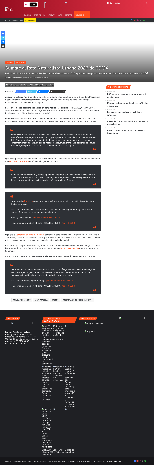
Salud (60, 15)
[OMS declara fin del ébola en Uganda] (58, 411)
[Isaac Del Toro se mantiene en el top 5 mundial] (70, 411)
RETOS (55, 300)
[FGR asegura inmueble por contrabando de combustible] (47, 345)
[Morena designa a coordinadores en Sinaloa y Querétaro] (58, 333)
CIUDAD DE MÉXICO (22, 300)
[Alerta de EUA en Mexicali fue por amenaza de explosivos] (58, 373)
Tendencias (9, 62)
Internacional (39, 15)
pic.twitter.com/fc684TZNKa (46, 217)
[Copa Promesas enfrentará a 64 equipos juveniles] (47, 428)
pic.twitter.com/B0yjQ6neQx (59, 280)
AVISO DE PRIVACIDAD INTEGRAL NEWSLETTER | (21, 461)
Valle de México (82, 15)
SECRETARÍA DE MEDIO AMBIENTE (78, 300)
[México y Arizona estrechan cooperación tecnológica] (70, 386)
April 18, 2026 (68, 223)
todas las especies (70, 248)
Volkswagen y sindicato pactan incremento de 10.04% (62, 20)
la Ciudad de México (19, 161)
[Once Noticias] (12, 9)
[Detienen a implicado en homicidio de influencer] (47, 383)
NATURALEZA (42, 300)
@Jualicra (28, 201)
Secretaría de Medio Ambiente (30, 235)
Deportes (68, 15)
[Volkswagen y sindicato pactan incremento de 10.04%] (70, 328)
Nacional (27, 15)
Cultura (51, 15)
